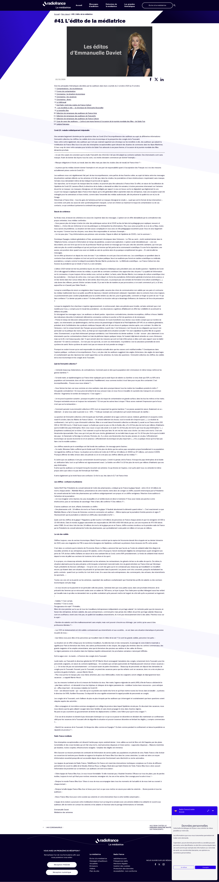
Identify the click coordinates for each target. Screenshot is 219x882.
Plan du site (94, 871)
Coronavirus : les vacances (66, 97)
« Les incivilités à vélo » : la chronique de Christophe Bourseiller (79, 108)
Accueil (79, 5)
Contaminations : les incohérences (69, 89)
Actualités (94, 864)
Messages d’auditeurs (98, 861)
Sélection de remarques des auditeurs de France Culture (77, 119)
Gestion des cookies (121, 866)
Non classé (65, 14)
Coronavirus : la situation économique (70, 94)
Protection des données (123, 869)
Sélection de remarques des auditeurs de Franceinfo (76, 116)
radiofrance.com (120, 859)
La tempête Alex (62, 110)
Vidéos (92, 869)
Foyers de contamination (66, 91)
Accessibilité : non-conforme (125, 871)
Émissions (94, 866)
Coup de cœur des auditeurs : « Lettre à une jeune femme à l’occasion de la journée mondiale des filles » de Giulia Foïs (100, 121)
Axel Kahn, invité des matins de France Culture (73, 105)
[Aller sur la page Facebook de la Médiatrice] (155, 864)
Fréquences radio (120, 861)
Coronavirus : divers (63, 99)
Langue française (62, 124)
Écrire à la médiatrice (98, 859)
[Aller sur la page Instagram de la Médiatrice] (164, 864)
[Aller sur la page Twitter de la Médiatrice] (159, 864)
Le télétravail (61, 102)
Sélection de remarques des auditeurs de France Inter (76, 113)
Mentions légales (120, 864)
